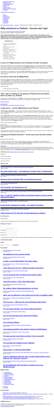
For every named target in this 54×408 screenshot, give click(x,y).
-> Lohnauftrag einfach (8, 373)
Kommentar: (3, 230)
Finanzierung (6, 19)
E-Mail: (2, 234)
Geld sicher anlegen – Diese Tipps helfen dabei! (19, 281)
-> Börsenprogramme (7, 378)
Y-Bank (4, 6)
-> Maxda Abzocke (7, 383)
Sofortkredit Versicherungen (9, 1)
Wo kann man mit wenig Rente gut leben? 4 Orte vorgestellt (23, 336)
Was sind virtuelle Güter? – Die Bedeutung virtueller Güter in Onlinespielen (26, 171)
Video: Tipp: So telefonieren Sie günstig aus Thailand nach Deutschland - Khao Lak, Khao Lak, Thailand (10, 51)
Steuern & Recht (6, 16)
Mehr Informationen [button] (5, 101)
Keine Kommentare (11, 31)
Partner (9, 68)
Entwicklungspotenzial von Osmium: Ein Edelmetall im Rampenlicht (17, 397)
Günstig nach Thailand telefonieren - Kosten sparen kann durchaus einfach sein (9, 57)
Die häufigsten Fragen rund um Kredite (16, 254)
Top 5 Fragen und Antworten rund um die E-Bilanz (20, 315)
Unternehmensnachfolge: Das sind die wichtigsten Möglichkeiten (25, 329)
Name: (2, 232)
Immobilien (5, 22)
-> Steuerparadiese (7, 372)
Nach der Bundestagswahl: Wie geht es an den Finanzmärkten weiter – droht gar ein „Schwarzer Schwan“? (27, 357)
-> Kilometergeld (6, 380)
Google (16, 112)
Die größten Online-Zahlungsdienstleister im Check (20, 288)
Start (4, 14)
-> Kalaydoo (5, 375)
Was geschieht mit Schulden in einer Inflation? (19, 343)
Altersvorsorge (6, 18)
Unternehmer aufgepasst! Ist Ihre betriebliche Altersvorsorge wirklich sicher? (19, 398)
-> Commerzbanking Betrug (9, 379)
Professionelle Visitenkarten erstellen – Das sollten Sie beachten (22, 205)
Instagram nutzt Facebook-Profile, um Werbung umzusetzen (21, 179)
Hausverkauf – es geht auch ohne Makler (17, 350)
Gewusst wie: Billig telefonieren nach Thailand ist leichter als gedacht (10, 44)
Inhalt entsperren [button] (4, 104)
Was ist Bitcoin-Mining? (11, 322)
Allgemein (17, 31)
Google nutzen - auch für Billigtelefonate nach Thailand (9, 55)
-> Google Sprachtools (8, 377)
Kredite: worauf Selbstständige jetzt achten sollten (20, 261)
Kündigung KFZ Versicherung (9, 8)
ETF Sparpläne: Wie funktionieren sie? (14, 187)
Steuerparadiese (6, 5)
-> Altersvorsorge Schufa (8, 374)
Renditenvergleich (7, 2)
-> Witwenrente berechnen (8, 384)
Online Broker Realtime (8, 4)
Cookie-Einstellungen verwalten (7, 406)
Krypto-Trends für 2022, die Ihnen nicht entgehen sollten (22, 275)
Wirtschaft (5, 15)
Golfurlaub (5, 10)
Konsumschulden (6, 7)
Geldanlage (5, 20)
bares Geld (6, 127)
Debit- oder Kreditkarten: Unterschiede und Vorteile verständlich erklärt (28, 295)
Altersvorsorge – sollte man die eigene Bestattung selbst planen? (24, 302)
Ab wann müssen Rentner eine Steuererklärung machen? (22, 309)
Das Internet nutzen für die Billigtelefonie (8, 47)
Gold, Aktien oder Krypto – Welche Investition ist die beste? (23, 268)
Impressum (5, 386)
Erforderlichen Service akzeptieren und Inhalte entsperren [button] (12, 105)
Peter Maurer (22, 31)
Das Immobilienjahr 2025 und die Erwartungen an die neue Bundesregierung (19, 396)
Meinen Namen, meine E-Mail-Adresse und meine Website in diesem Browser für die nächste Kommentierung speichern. (27, 237)
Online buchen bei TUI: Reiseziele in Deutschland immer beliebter (23, 213)
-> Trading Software (7, 381)
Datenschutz (5, 387)
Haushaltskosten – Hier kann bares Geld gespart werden (22, 151)
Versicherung (6, 21)
